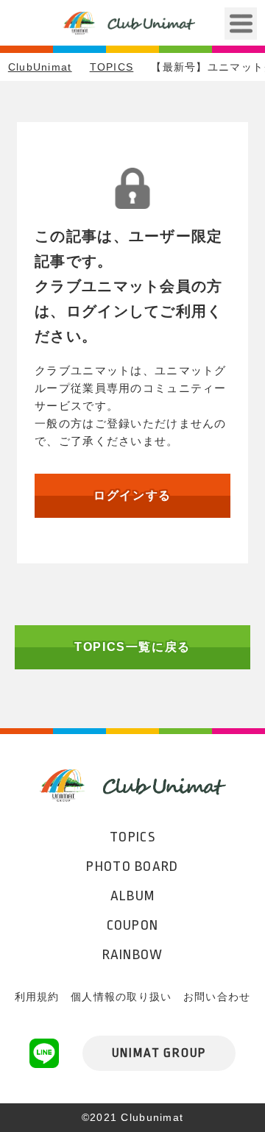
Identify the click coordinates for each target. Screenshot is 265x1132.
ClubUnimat (40, 67)
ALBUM (132, 896)
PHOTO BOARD (132, 866)
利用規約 (37, 997)
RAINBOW (132, 955)
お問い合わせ (217, 997)
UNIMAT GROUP (159, 1053)
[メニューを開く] (241, 23)
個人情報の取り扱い (121, 997)
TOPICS (112, 67)
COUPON (133, 925)
